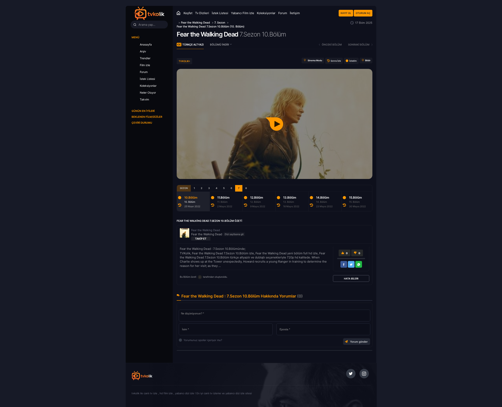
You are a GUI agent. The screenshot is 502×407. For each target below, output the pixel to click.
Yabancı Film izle (242, 13)
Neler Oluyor (148, 92)
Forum (282, 13)
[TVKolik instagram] (364, 373)
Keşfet (188, 13)
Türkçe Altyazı (193, 44)
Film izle (145, 65)
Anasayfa (146, 44)
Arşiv (143, 51)
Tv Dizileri (202, 13)
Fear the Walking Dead (207, 34)
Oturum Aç (363, 13)
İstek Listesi (220, 13)
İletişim (295, 13)
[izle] (177, 22)
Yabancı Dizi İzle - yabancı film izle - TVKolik (149, 13)
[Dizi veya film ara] (135, 25)
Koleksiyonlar (266, 13)
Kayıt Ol (346, 13)
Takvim (144, 99)
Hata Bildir (351, 278)
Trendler (145, 58)
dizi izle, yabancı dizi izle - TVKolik (157, 375)
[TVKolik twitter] (351, 373)
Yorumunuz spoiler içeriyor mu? (185, 340)
